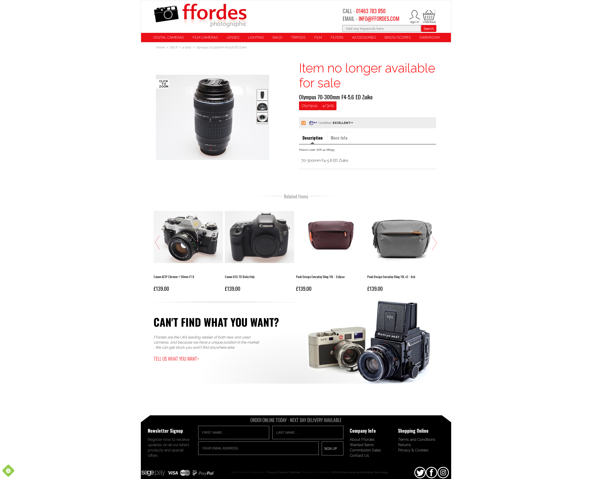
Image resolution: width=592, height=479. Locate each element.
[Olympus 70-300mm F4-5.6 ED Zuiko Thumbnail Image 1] (262, 106)
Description (312, 138)
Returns (404, 444)
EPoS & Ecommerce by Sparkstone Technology (360, 472)
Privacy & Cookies (413, 450)
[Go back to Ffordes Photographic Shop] (200, 15)
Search (429, 29)
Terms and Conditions (416, 439)
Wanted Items (362, 444)
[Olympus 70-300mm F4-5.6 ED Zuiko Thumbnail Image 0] (212, 117)
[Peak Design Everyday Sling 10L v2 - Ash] (402, 248)
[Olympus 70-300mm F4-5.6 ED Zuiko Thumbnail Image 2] (262, 118)
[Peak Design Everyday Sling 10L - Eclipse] (330, 248)
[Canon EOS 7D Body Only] (259, 248)
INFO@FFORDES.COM (378, 18)
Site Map (295, 472)
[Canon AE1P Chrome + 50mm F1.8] (188, 248)
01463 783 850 (370, 11)
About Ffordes (362, 439)
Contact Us (359, 455)
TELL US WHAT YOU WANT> (176, 358)
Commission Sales (365, 450)
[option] (212, 117)
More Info (339, 138)
